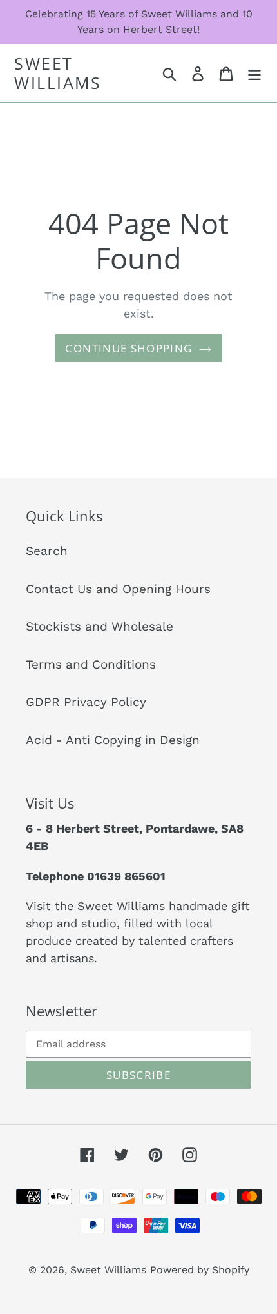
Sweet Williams (57, 73)
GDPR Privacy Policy (86, 701)
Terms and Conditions (91, 664)
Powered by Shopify (199, 1270)
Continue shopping (128, 348)
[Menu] (254, 73)
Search (47, 550)
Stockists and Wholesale (99, 626)
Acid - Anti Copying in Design (113, 740)
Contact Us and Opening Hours (118, 588)
